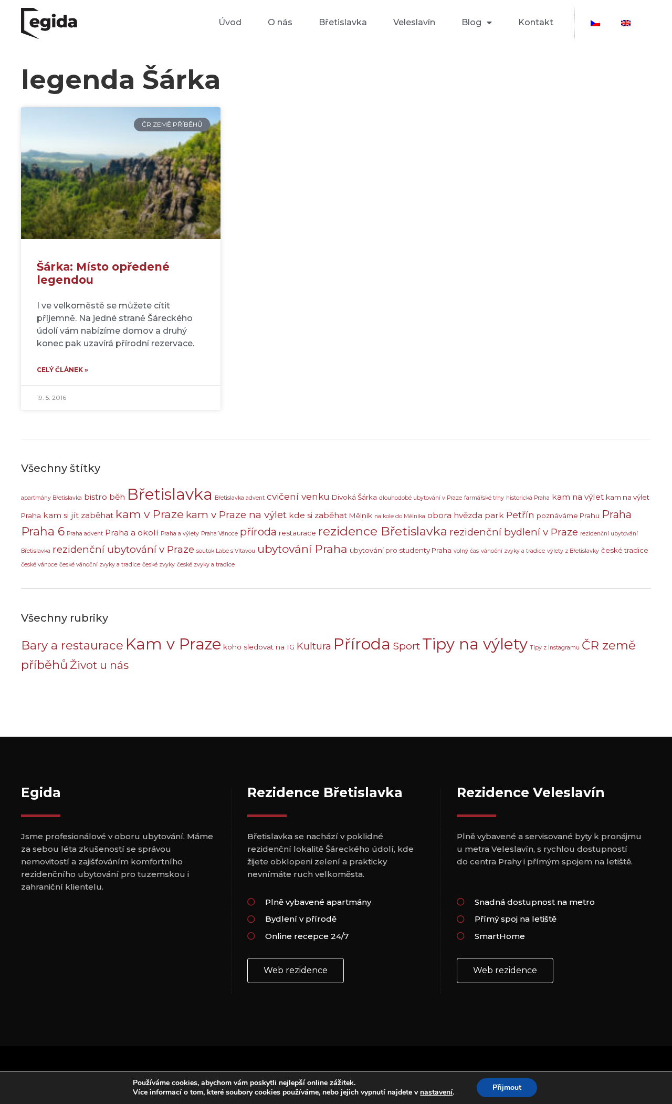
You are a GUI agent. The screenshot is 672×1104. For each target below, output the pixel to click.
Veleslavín (414, 22)
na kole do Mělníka (399, 516)
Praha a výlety (180, 533)
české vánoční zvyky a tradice (99, 564)
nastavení (436, 1092)
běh (117, 497)
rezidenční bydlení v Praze (513, 532)
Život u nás (99, 665)
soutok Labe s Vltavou (225, 551)
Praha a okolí (132, 533)
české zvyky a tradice (206, 564)
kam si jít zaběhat (78, 515)
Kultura (314, 646)
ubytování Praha (302, 548)
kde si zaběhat (318, 515)
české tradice (624, 550)
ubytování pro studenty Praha (401, 550)
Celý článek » (62, 370)
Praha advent (85, 533)
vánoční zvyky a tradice (513, 551)
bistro (95, 497)
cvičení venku (298, 496)
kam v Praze (150, 514)
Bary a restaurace (72, 645)
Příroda (362, 644)
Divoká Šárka (354, 497)
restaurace (297, 533)
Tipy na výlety (475, 644)
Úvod (230, 22)
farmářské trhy (484, 497)
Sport (406, 645)
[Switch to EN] (626, 23)
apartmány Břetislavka (51, 497)
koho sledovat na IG (259, 647)
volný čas (466, 551)
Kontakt (535, 22)
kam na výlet (578, 497)
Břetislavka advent (240, 497)
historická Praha (528, 497)
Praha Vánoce (219, 533)
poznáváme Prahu (568, 515)
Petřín (520, 514)
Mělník (360, 515)
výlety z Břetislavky (573, 551)
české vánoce (39, 564)
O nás (280, 22)
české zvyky (158, 564)
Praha (617, 514)
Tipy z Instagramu (555, 647)
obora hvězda (454, 515)
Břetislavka (343, 22)
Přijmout (506, 1087)
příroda (258, 531)
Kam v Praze (173, 644)
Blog (471, 22)
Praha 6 (43, 531)
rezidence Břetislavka (382, 531)
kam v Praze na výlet (236, 515)
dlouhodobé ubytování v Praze (420, 497)
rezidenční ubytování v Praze (123, 549)
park (494, 515)
